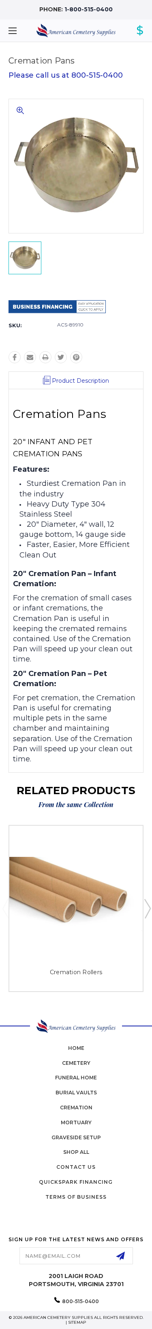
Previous (5, 908)
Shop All (76, 1152)
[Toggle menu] (22, 30)
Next (147, 908)
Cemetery (76, 1063)
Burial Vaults (76, 1092)
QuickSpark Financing (76, 1182)
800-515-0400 (80, 1301)
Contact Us (76, 1167)
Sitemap (77, 1322)
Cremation (76, 1107)
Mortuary (76, 1122)
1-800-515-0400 (88, 9)
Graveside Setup (76, 1137)
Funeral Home (76, 1078)
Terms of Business (76, 1197)
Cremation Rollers (76, 972)
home (76, 1048)
